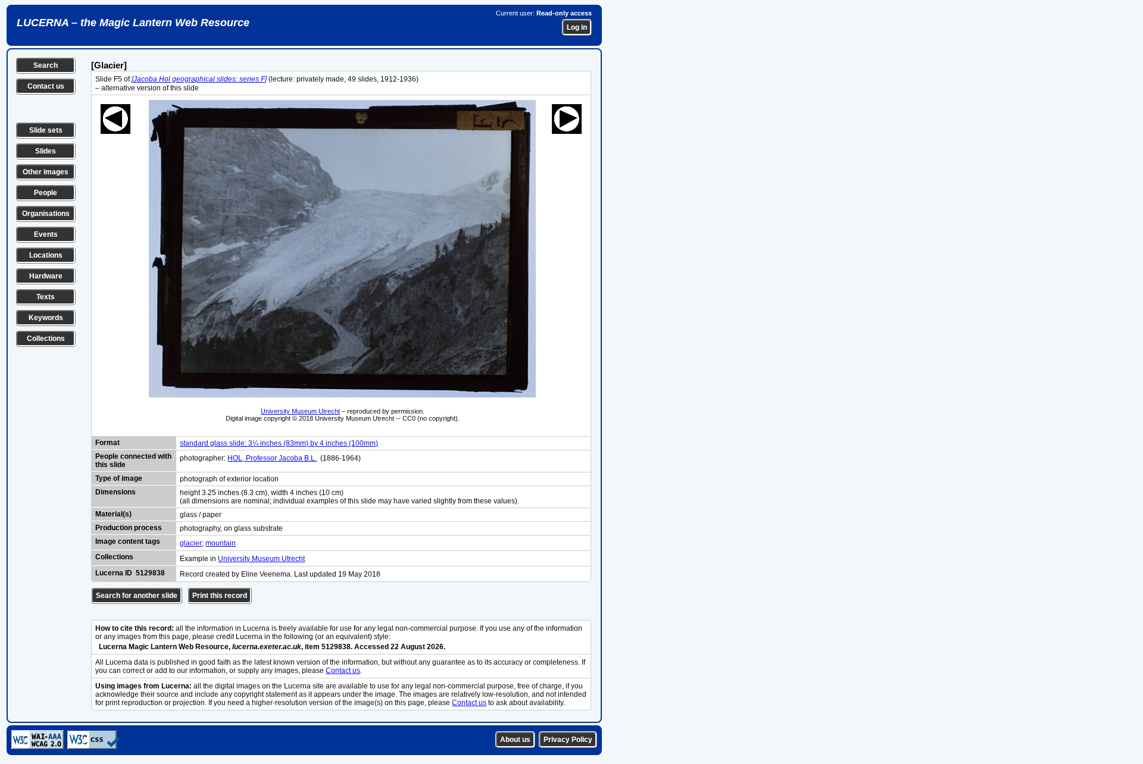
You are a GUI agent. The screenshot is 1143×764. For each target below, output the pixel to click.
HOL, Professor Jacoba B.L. (272, 458)
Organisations (46, 213)
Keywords (46, 318)
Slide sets (46, 130)
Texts (45, 297)
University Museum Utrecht (300, 411)
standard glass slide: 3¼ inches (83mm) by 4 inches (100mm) (279, 443)
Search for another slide (136, 595)
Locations (46, 255)
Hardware (46, 276)
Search (45, 65)
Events (46, 234)
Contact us (45, 86)
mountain (220, 543)
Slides (45, 151)
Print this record (219, 595)
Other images (45, 172)
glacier (191, 543)
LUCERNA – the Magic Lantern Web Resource (133, 23)
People (45, 193)
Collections (46, 338)
